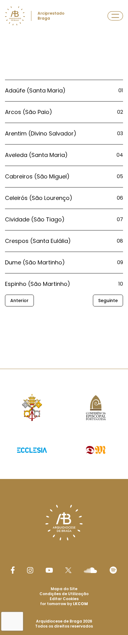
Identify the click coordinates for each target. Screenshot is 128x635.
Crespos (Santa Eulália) (38, 241)
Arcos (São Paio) (28, 112)
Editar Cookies (64, 598)
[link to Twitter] (68, 570)
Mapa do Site (64, 588)
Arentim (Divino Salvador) (40, 133)
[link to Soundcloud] (90, 570)
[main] (64, 180)
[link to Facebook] (13, 570)
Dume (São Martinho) (35, 262)
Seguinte (108, 300)
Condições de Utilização (64, 593)
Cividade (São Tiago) (35, 219)
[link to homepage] (15, 16)
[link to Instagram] (30, 570)
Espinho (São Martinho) (37, 284)
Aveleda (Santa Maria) (36, 155)
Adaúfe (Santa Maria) (35, 90)
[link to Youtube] (49, 570)
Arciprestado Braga (51, 16)
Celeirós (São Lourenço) (38, 198)
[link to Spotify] (113, 570)
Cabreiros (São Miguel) (37, 176)
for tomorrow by (64, 603)
